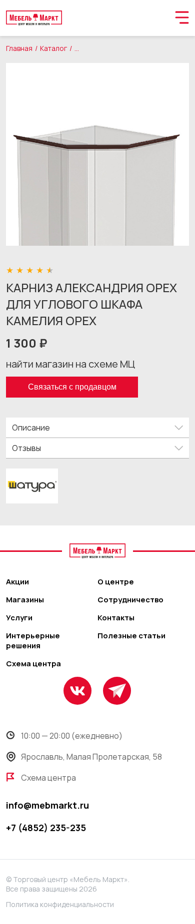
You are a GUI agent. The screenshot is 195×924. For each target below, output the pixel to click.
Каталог (53, 48)
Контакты (116, 618)
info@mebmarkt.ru (47, 805)
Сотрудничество (131, 600)
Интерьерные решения (33, 641)
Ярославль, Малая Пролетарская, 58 (91, 756)
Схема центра (33, 664)
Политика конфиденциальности (60, 904)
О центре (116, 582)
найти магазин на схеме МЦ (70, 364)
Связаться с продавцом (72, 387)
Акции (17, 582)
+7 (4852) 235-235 (46, 828)
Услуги (19, 618)
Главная (19, 48)
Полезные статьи (132, 636)
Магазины (25, 600)
